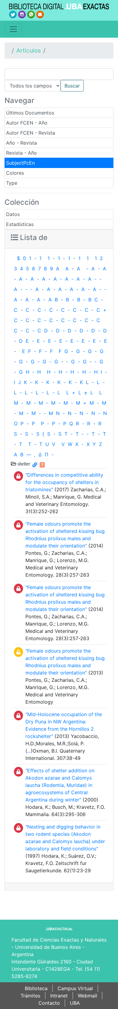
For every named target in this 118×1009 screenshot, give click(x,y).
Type (11, 183)
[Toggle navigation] (13, 29)
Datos (13, 214)
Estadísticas (20, 224)
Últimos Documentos (30, 113)
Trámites (30, 996)
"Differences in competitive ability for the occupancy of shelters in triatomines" (64, 482)
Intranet (59, 996)
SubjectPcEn (20, 163)
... (29, 751)
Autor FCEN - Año (27, 123)
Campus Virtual (75, 988)
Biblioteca (36, 988)
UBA (75, 1003)
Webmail (87, 996)
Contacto (49, 1003)
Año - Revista (21, 143)
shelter (23, 463)
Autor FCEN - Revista (30, 133)
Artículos (28, 50)
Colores (15, 173)
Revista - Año (21, 153)
